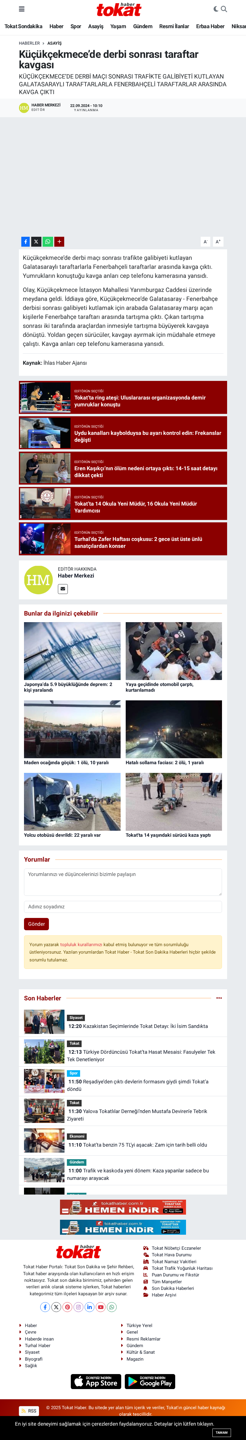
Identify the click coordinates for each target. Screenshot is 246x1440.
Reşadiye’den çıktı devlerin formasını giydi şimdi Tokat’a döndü (137, 1085)
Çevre (30, 1332)
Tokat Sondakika (23, 26)
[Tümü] (219, 998)
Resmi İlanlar (174, 26)
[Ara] (224, 9)
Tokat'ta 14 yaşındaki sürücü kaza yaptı (168, 835)
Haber (57, 26)
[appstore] (97, 1381)
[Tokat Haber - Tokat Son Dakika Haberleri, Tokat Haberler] (119, 8)
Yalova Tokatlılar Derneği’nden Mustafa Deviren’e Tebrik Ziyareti (137, 1115)
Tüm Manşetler (167, 1281)
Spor (75, 26)
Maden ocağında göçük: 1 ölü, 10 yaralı (66, 762)
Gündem (142, 26)
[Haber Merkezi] (38, 579)
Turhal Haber (37, 1345)
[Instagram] (78, 1307)
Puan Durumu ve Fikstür (175, 1275)
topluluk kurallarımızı (82, 944)
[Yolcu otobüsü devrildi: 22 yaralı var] (72, 801)
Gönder (36, 924)
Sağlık (31, 1365)
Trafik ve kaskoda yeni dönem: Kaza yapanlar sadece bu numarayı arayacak (137, 1174)
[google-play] (150, 1381)
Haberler (29, 43)
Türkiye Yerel (139, 1325)
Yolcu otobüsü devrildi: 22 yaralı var (62, 835)
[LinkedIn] (89, 1307)
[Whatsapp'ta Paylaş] (48, 242)
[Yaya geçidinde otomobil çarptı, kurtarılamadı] (174, 651)
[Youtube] (101, 1307)
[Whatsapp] (112, 1307)
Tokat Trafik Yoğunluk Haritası (182, 1268)
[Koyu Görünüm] (216, 9)
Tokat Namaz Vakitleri (174, 1261)
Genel (132, 1332)
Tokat (74, 1043)
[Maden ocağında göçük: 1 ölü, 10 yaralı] (72, 729)
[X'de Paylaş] (36, 242)
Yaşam (118, 26)
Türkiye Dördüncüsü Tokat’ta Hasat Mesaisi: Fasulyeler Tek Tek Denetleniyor (141, 1056)
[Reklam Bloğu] (123, 1207)
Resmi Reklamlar (143, 1339)
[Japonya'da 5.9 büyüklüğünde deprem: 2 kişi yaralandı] (72, 651)
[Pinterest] (67, 1307)
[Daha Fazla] (59, 242)
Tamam (222, 1433)
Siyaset (76, 1017)
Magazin (135, 1359)
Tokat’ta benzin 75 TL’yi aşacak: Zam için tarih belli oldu (137, 1145)
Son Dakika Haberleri (173, 1288)
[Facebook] (45, 1307)
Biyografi (34, 1359)
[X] (56, 1307)
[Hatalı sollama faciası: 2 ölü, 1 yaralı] (174, 729)
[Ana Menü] (22, 9)
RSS (31, 1411)
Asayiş (95, 26)
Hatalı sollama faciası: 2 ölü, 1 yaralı (165, 762)
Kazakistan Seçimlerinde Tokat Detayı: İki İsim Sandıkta (138, 1026)
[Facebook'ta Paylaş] (25, 242)
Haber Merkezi (76, 575)
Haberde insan (39, 1339)
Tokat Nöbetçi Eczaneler (176, 1248)
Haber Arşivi (164, 1295)
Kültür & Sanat (141, 1352)
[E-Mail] (63, 589)
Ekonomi (77, 1136)
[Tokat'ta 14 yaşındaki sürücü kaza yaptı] (174, 801)
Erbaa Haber (210, 26)
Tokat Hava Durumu (171, 1254)
